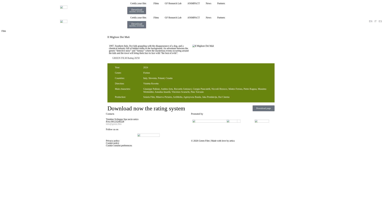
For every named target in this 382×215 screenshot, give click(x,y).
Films (156, 3)
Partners (221, 3)
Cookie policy (112, 143)
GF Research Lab (173, 3)
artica (232, 140)
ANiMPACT (193, 3)
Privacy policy (113, 140)
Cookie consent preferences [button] (119, 145)
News (208, 3)
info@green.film (113, 124)
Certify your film (138, 3)
